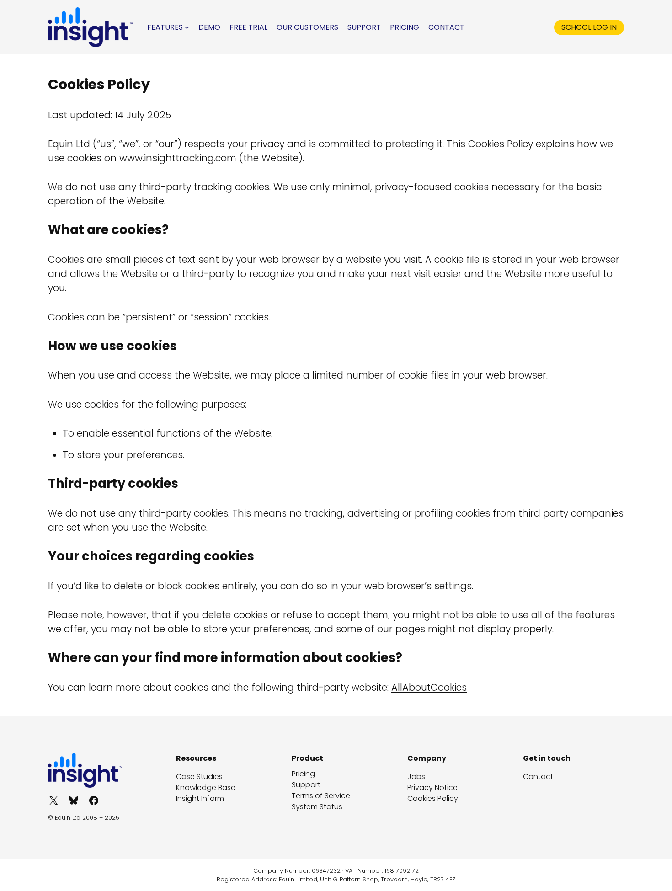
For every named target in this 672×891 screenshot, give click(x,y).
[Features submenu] (187, 27)
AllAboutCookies (429, 687)
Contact (538, 776)
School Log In (589, 27)
